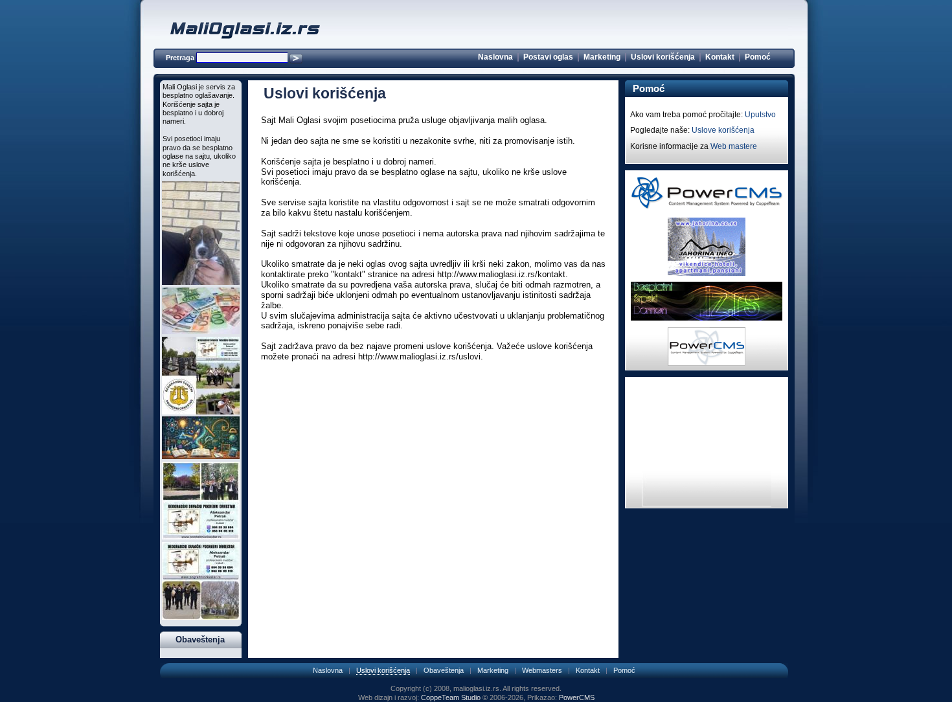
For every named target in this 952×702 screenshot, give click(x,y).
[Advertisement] (433, 385)
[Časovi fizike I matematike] (201, 456)
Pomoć (758, 57)
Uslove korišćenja (723, 130)
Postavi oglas (548, 57)
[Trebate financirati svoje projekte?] (201, 331)
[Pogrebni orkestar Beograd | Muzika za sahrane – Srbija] (201, 411)
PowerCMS (577, 697)
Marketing (602, 57)
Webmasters (542, 670)
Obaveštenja (444, 670)
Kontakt (719, 57)
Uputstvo (760, 114)
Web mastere (733, 146)
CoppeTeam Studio (451, 697)
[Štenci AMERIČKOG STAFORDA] (201, 282)
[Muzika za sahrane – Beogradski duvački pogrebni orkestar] (201, 536)
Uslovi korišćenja (663, 57)
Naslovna (495, 57)
